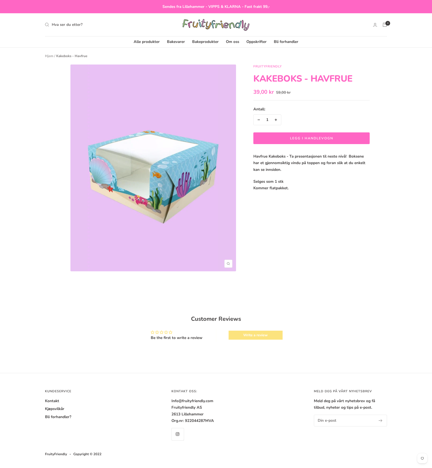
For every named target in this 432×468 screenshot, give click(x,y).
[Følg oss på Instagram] (177, 434)
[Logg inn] (375, 25)
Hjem (49, 56)
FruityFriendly (267, 66)
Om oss (232, 41)
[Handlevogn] (384, 25)
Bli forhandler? (58, 416)
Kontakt (52, 400)
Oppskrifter (256, 41)
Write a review (255, 335)
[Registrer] (380, 420)
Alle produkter (147, 41)
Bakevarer (176, 41)
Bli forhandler (286, 41)
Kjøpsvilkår (54, 408)
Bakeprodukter (205, 41)
